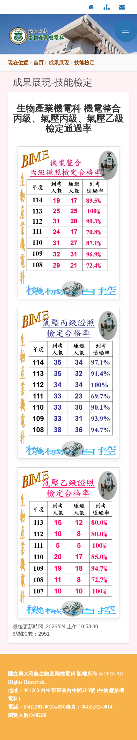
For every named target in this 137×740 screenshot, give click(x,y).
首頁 (38, 62)
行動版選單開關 (126, 31)
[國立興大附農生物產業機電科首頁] (39, 35)
